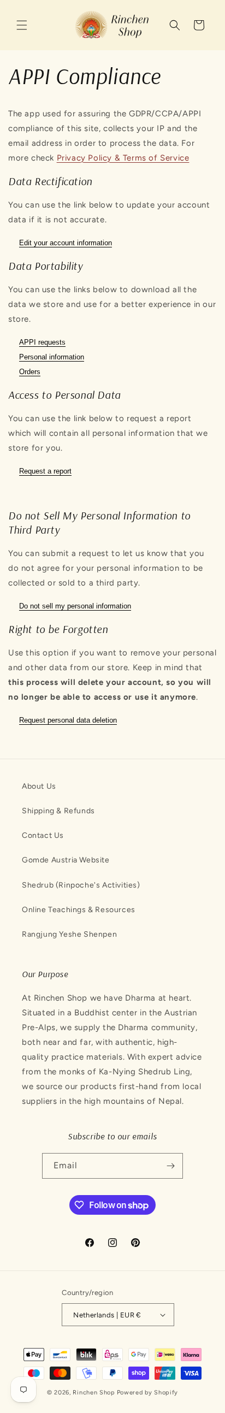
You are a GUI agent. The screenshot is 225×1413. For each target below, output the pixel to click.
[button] (22, 25)
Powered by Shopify (148, 1392)
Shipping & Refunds (58, 810)
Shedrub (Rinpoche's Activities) (81, 885)
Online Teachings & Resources (78, 909)
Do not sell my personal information (75, 606)
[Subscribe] (170, 1166)
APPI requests (42, 342)
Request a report (45, 471)
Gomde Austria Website (66, 860)
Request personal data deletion (68, 720)
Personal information (51, 357)
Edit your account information (65, 243)
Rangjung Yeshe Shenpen (69, 934)
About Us (39, 786)
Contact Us (43, 835)
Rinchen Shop (94, 1392)
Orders (29, 372)
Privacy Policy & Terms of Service (123, 158)
